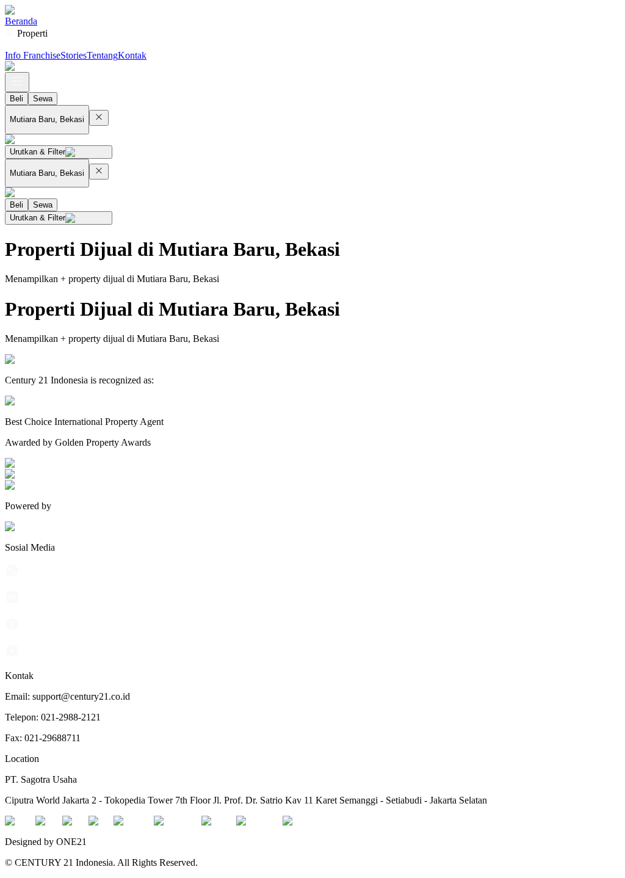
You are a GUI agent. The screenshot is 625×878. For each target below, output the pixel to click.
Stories (73, 55)
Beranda (21, 21)
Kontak (132, 55)
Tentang (102, 55)
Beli (16, 98)
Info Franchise (32, 55)
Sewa (42, 98)
